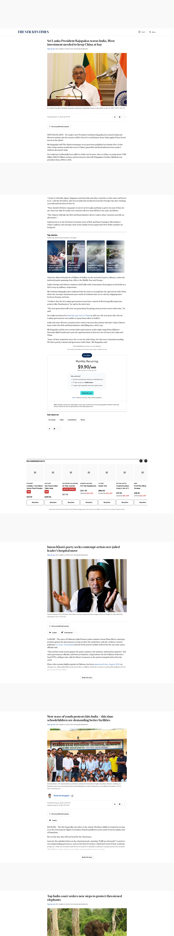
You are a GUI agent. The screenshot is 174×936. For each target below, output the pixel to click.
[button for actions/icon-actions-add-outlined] (72, 796)
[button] (141, 32)
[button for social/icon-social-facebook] (120, 117)
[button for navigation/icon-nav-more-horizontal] (125, 117)
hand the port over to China (78, 315)
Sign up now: (51, 49)
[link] (33, 32)
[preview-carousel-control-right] (123, 256)
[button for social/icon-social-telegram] (114, 117)
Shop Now (35, 502)
